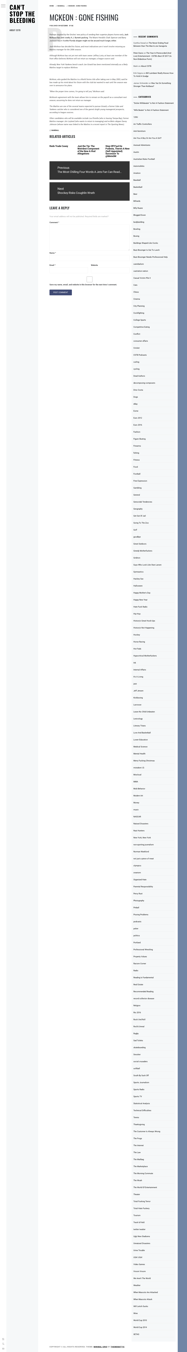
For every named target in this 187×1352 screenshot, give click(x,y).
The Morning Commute (143, 1173)
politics (136, 935)
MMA (135, 782)
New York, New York (142, 838)
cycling (136, 369)
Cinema (136, 299)
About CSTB (15, 30)
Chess (136, 292)
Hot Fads (137, 649)
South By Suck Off (141, 1075)
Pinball (136, 907)
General (136, 495)
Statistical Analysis (141, 1103)
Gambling (137, 488)
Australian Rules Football (144, 159)
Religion (136, 1005)
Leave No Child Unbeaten (144, 712)
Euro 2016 (137, 425)
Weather (136, 1285)
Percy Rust (137, 893)
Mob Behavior (139, 789)
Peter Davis (138, 53)
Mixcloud (137, 775)
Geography (137, 509)
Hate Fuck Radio (140, 607)
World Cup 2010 (140, 1320)
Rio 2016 (137, 1012)
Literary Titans (139, 726)
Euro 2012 (137, 418)
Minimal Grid (100, 1347)
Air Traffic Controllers (142, 124)
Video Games (139, 1264)
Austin (136, 152)
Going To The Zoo (141, 523)
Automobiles (138, 166)
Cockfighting (138, 313)
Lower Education (140, 740)
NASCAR (137, 817)
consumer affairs (140, 341)
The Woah (137, 1180)
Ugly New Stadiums (141, 1236)
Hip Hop (136, 614)
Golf (135, 530)
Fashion (136, 432)
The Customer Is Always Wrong (146, 1131)
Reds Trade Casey (58, 146)
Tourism (136, 1215)
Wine (135, 1313)
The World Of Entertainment (145, 1187)
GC (72, 26)
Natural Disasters (140, 824)
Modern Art (138, 796)
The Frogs (137, 1138)
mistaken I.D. (139, 768)
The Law (137, 1152)
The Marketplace (140, 1166)
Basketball (137, 187)
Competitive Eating (141, 327)
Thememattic (118, 1347)
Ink (134, 663)
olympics (137, 865)
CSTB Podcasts (140, 355)
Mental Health (139, 754)
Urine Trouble (139, 1250)
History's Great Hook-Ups (144, 621)
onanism (137, 872)
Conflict (136, 334)
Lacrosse (137, 705)
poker (135, 928)
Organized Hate (139, 879)
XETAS (136, 1334)
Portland (137, 942)
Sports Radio (138, 1089)
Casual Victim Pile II (142, 278)
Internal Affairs (139, 670)
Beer (135, 194)
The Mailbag (138, 1159)
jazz (135, 684)
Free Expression (140, 481)
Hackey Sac (138, 579)
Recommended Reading (143, 991)
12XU (135, 117)
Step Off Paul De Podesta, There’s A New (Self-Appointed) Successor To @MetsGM (117, 151)
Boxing (136, 236)
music (136, 810)
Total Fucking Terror (141, 1201)
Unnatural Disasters (141, 1243)
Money (136, 803)
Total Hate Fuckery (141, 1208)
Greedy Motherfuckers (142, 551)
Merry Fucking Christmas (144, 761)
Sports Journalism (141, 1082)
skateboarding (139, 1047)
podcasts (137, 921)
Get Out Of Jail (139, 516)
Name (52, 253)
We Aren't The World (142, 1278)
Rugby (136, 1033)
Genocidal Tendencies (142, 502)
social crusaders (140, 1061)
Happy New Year (140, 600)
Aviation (136, 173)
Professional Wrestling (143, 949)
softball (136, 1068)
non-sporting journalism (143, 845)
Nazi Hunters (139, 831)
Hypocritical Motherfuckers (145, 656)
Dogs (135, 397)
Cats (135, 285)
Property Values (140, 956)
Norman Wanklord (141, 852)
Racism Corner (139, 963)
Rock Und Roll (139, 1019)
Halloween (137, 586)
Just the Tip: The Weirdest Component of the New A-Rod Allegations (88, 150)
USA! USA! (137, 1257)
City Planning (139, 306)
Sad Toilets (138, 1040)
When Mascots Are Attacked (145, 1292)
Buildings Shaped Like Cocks (145, 243)
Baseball (55, 130)
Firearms (137, 446)
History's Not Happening (143, 628)
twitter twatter (139, 1229)
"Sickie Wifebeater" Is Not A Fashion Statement (153, 103)
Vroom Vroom (139, 1271)
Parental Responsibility (143, 886)
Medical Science (140, 747)
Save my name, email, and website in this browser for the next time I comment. (83, 285)
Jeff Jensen (138, 691)
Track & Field (138, 1222)
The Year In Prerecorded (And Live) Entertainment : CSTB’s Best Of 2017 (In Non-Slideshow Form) (152, 56)
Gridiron (136, 558)
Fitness (136, 460)
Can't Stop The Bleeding (22, 14)
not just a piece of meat (143, 858)
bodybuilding (138, 222)
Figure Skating (139, 439)
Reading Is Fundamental (143, 977)
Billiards (136, 201)
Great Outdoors (139, 544)
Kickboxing (138, 698)
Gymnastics (138, 572)
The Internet (138, 1145)
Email (52, 265)
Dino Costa (138, 390)
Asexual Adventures (141, 145)
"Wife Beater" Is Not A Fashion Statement (151, 110)
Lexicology (138, 719)
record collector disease (143, 998)
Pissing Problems (140, 914)
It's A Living (138, 677)
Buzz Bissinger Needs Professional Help (150, 257)
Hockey (136, 635)
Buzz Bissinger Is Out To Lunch (146, 250)
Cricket (136, 348)
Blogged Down (139, 215)
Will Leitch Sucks (140, 1306)
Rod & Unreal (138, 1026)
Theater (136, 1194)
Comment (54, 222)
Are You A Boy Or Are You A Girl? (147, 138)
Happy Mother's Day (141, 593)
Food (135, 467)
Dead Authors (139, 376)
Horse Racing (139, 642)
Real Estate (138, 984)
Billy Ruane (138, 208)
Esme (135, 411)
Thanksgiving (139, 1124)
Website (94, 265)
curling (136, 362)
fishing (136, 453)
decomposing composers (144, 383)
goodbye (137, 537)
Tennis (136, 1117)
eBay (135, 404)
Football (136, 474)
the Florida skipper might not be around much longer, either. (91, 41)
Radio (135, 970)
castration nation (140, 271)
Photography (138, 900)
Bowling (136, 229)
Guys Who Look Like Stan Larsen (147, 565)
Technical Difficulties (142, 1110)
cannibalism (138, 264)
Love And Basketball (142, 733)
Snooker (137, 1054)
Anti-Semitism (139, 131)
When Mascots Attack (142, 1299)
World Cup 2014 (140, 1327)
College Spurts (139, 320)
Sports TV (137, 1096)
